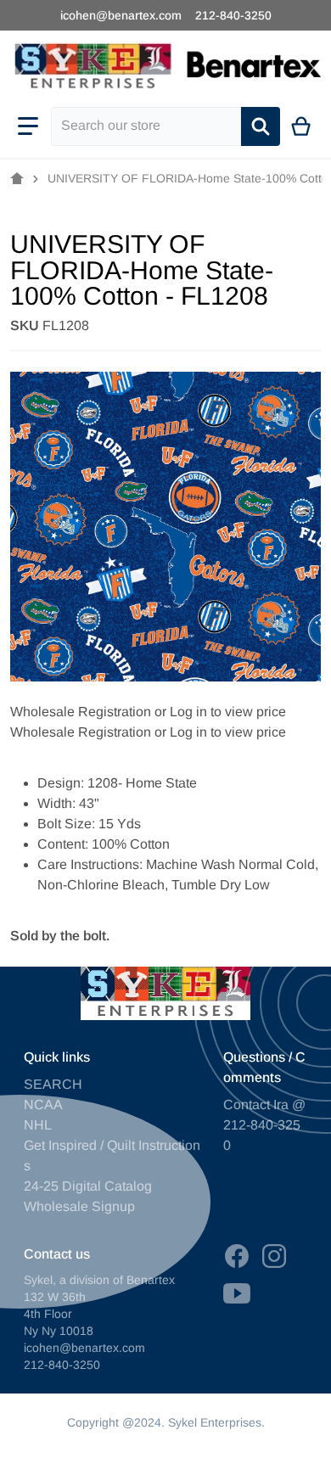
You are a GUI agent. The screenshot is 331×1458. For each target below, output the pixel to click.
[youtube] (236, 1293)
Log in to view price (228, 711)
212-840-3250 (233, 15)
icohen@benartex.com (121, 15)
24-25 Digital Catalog (88, 1186)
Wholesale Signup (79, 1206)
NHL (38, 1125)
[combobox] (146, 126)
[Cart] (302, 126)
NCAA (43, 1104)
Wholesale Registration (80, 711)
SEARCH (53, 1084)
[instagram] (274, 1256)
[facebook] (236, 1256)
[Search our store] (260, 126)
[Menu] (28, 126)
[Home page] (17, 179)
